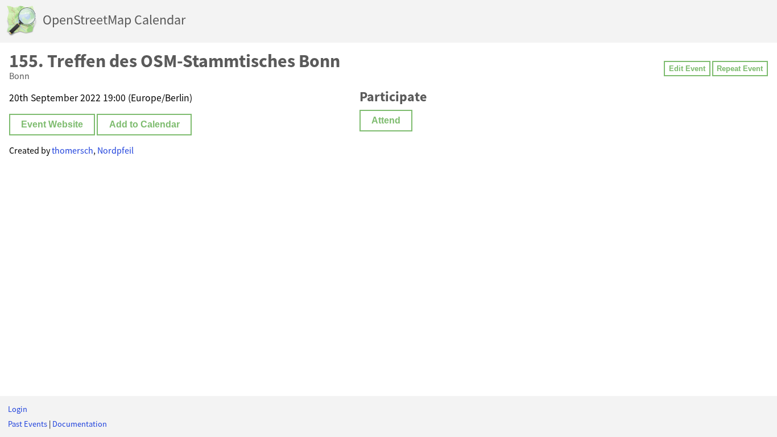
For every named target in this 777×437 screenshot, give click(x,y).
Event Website (52, 124)
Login (17, 409)
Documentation (79, 424)
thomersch (72, 150)
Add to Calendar (144, 124)
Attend (385, 120)
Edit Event (687, 68)
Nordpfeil (115, 150)
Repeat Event (740, 68)
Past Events (27, 424)
